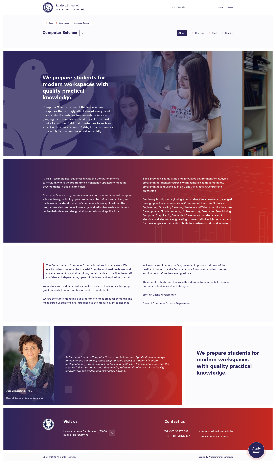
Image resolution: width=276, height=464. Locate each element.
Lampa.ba (228, 456)
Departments (64, 23)
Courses (199, 32)
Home (50, 23)
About (181, 32)
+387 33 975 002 (178, 431)
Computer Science (81, 23)
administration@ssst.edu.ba (216, 431)
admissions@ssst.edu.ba (214, 436)
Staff (214, 32)
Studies (229, 32)
